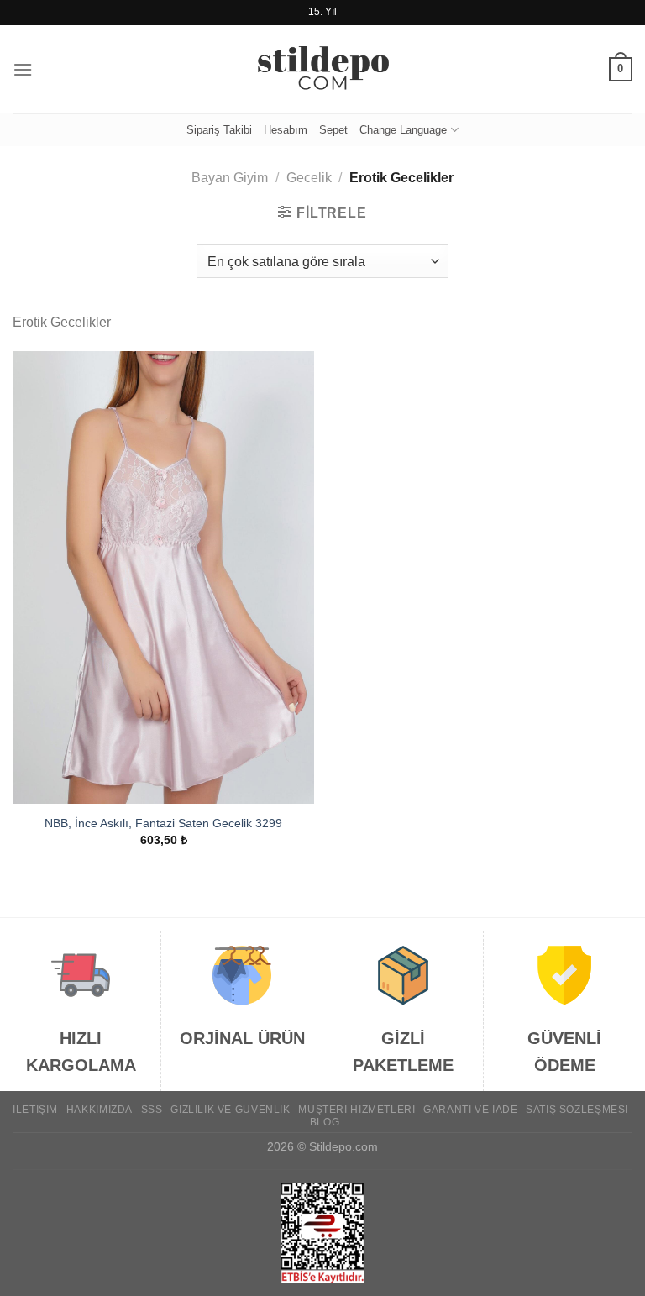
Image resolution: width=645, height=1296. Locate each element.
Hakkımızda (99, 1109)
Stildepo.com (343, 1146)
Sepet (333, 129)
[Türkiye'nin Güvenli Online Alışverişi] (322, 69)
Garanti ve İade (470, 1109)
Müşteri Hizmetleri (356, 1109)
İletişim (35, 1109)
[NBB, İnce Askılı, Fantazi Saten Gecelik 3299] (163, 577)
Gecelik (309, 178)
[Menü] (23, 69)
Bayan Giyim (229, 178)
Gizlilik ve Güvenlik (230, 1109)
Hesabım (285, 129)
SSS (152, 1109)
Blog (324, 1122)
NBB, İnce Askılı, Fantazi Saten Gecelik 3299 (163, 823)
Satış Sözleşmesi (577, 1109)
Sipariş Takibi (219, 129)
